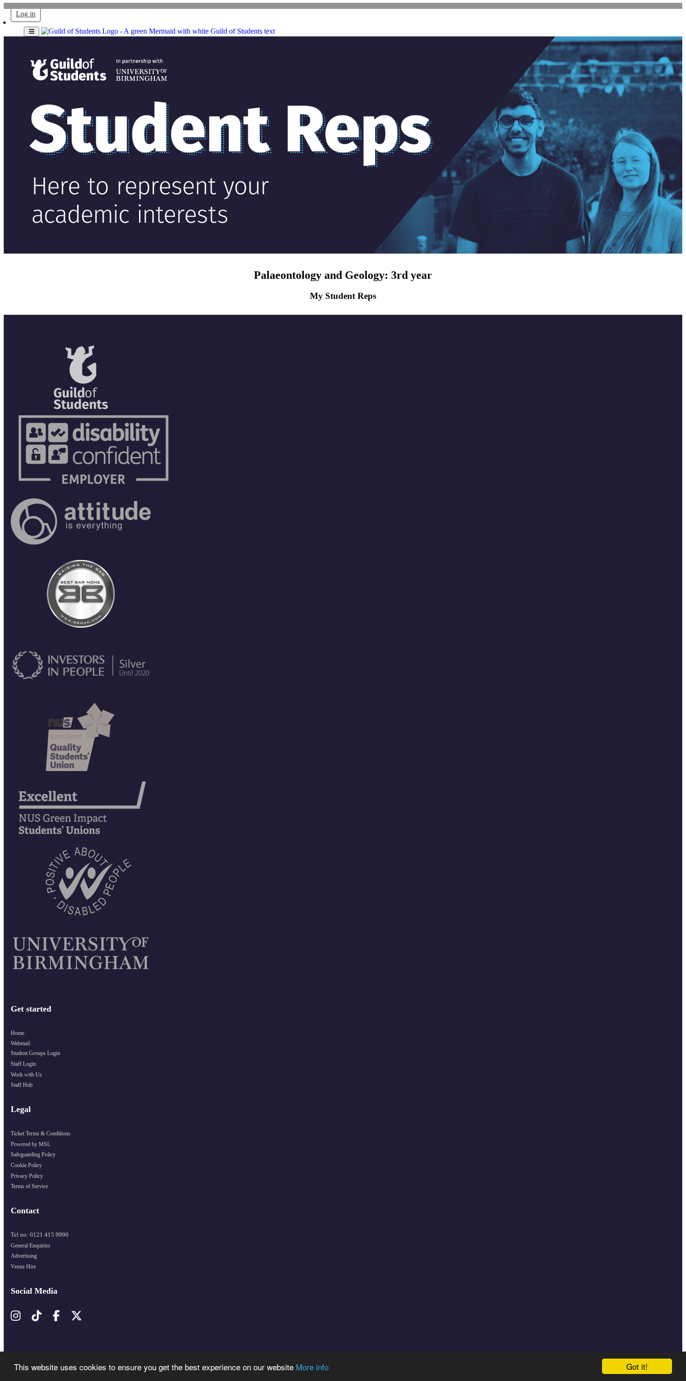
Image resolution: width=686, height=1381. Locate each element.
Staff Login (23, 1064)
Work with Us (26, 1074)
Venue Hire (23, 1266)
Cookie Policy (26, 1165)
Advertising (24, 1256)
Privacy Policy (27, 1176)
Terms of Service (29, 1186)
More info (312, 1367)
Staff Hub (22, 1085)
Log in (25, 14)
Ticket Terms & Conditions (40, 1133)
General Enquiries (30, 1245)
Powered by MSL (30, 1144)
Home (17, 1033)
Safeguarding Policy (33, 1154)
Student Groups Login (35, 1053)
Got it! (637, 1366)
